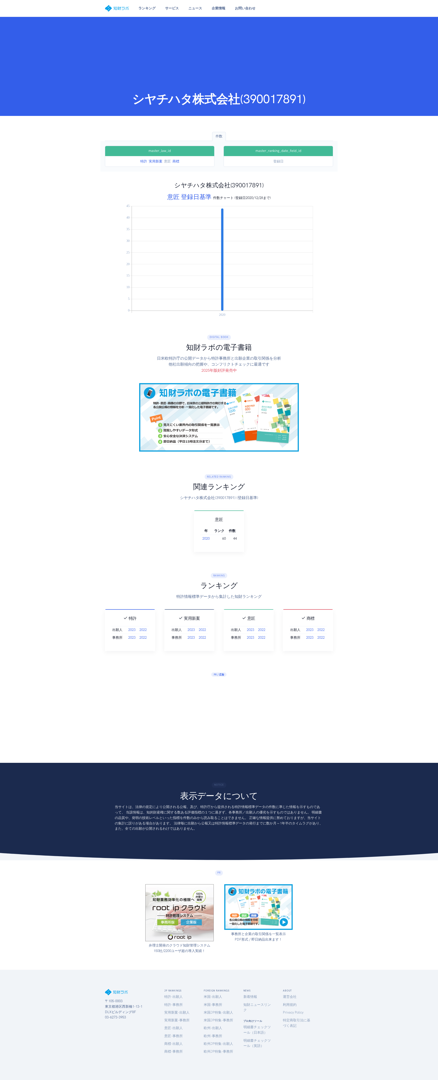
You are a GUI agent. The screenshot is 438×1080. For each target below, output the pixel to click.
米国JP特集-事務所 (218, 1020)
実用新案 (155, 161)
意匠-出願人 (173, 1028)
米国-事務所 (213, 1005)
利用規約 (290, 1005)
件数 (219, 136)
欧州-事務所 (213, 1036)
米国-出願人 (213, 997)
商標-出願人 (173, 1044)
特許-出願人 (173, 997)
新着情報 (250, 997)
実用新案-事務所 (177, 1020)
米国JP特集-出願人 (218, 1012)
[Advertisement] (219, 57)
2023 (132, 630)
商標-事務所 (173, 1051)
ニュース (195, 8)
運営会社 (290, 997)
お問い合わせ (245, 8)
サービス (172, 8)
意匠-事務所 (173, 1036)
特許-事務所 (173, 1005)
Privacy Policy (293, 1012)
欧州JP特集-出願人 (218, 1044)
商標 (175, 161)
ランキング (147, 8)
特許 (143, 161)
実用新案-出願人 (177, 1012)
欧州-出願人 (213, 1028)
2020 (206, 538)
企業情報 (218, 8)
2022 (143, 630)
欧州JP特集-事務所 (218, 1051)
